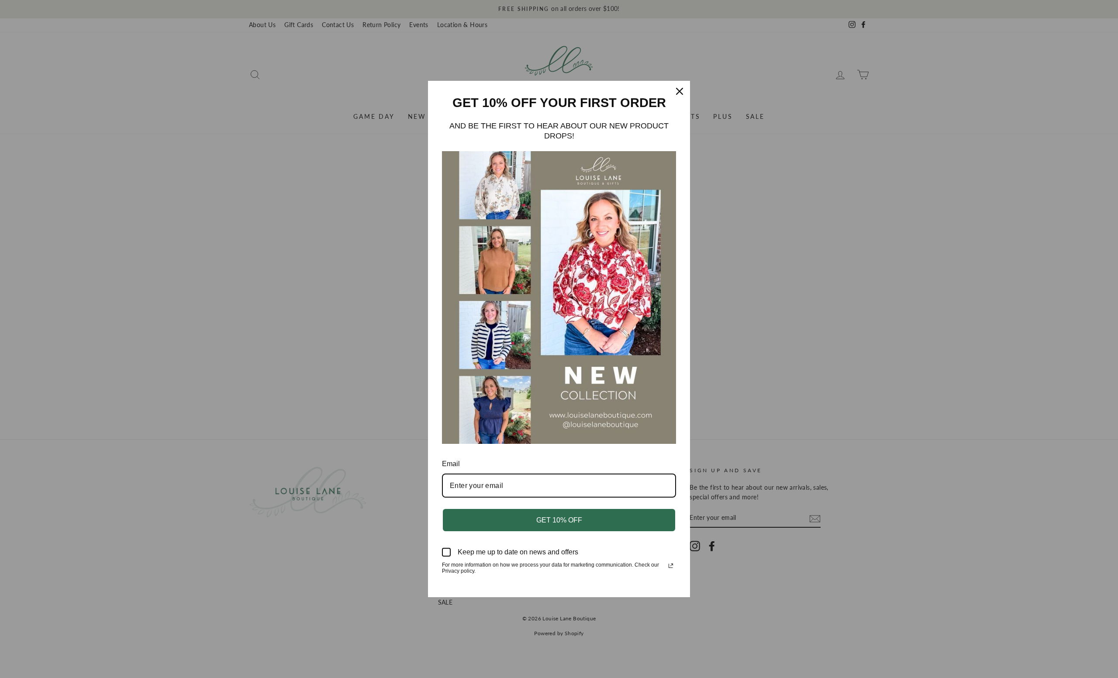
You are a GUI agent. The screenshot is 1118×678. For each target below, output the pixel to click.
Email (451, 463)
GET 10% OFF (559, 520)
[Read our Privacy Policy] (671, 565)
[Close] (679, 91)
